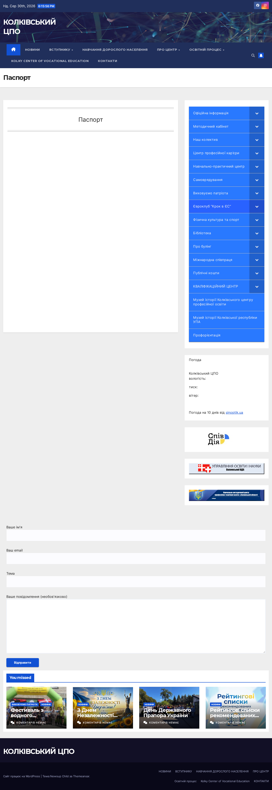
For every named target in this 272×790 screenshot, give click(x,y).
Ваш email (14, 550)
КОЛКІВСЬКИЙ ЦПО (38, 751)
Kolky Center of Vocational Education (50, 61)
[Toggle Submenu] (256, 113)
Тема (10, 573)
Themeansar (81, 776)
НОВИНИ (32, 50)
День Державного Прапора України (167, 712)
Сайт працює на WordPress (22, 776)
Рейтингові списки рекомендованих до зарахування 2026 (235, 718)
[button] (253, 55)
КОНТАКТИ (107, 61)
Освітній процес (205, 50)
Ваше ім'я (14, 527)
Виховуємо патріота (24, 704)
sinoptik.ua (234, 412)
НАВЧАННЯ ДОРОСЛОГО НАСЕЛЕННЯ (115, 50)
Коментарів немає (31, 722)
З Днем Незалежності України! (95, 715)
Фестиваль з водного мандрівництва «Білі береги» (30, 718)
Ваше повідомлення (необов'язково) (36, 596)
